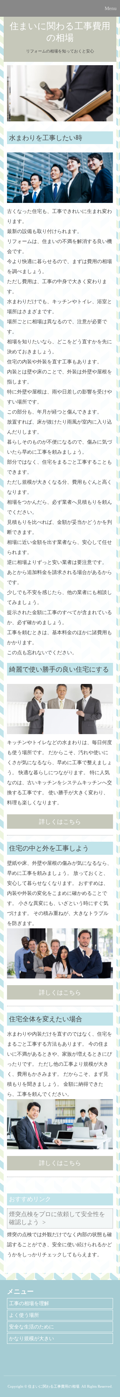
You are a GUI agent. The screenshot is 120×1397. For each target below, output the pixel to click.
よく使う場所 (24, 1315)
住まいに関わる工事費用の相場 (60, 32)
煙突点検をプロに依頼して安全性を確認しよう (57, 1218)
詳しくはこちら (60, 821)
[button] (60, 8)
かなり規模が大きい (31, 1338)
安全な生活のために (31, 1326)
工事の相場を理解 (29, 1303)
